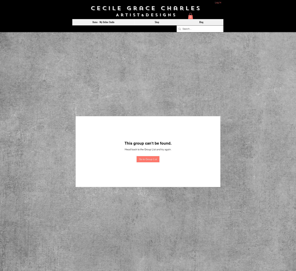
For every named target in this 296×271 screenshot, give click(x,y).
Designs (162, 14)
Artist (128, 14)
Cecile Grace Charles (148, 8)
